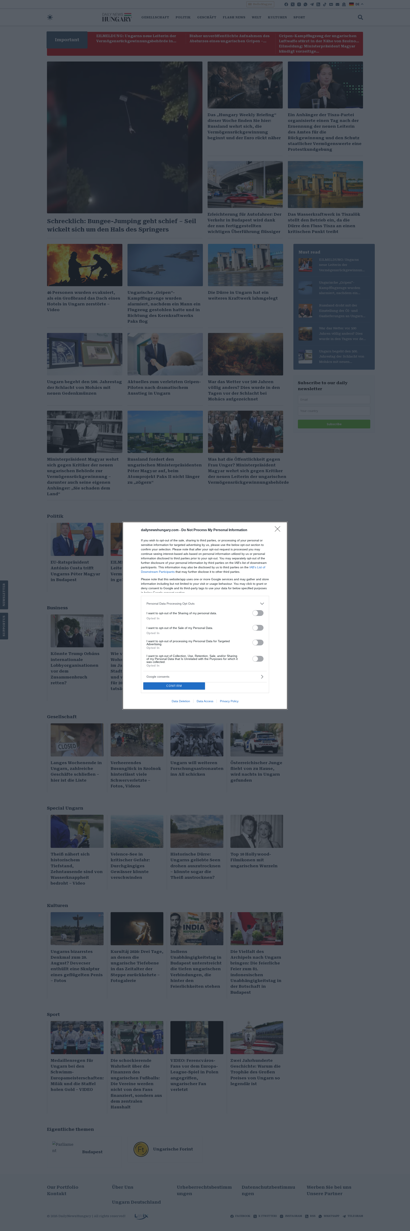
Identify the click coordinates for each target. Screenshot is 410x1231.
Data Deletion (181, 701)
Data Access (205, 701)
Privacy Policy (229, 701)
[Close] (279, 530)
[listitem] (205, 603)
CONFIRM (174, 685)
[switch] (258, 613)
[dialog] (205, 615)
